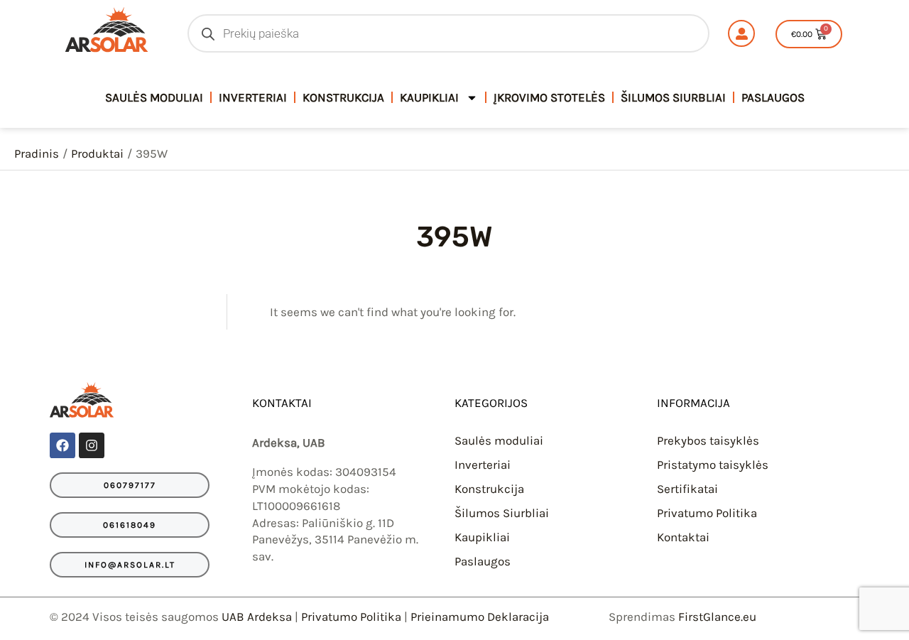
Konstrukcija (343, 97)
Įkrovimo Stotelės (549, 97)
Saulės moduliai (498, 440)
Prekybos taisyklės (708, 440)
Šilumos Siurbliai (673, 97)
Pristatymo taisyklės (712, 464)
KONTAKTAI (282, 403)
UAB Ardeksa (257, 616)
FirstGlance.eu (717, 616)
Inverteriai (253, 97)
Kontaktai (683, 537)
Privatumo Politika (707, 513)
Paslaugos (773, 97)
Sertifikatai (687, 489)
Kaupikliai (429, 97)
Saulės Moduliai (154, 97)
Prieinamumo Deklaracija (479, 616)
